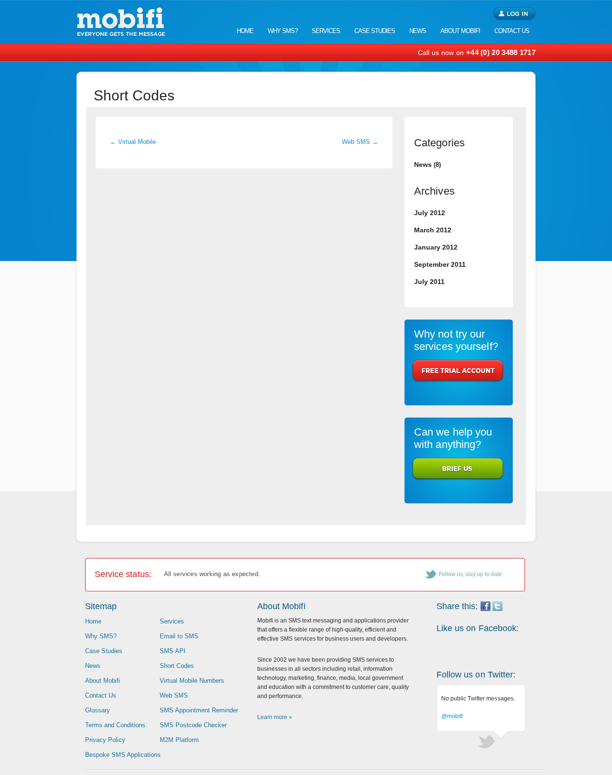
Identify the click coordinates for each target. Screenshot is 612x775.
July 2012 (429, 213)
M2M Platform (179, 739)
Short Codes (177, 665)
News (423, 164)
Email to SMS (179, 636)
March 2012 (432, 230)
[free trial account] (458, 371)
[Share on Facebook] (486, 608)
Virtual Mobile (133, 141)
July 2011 (429, 281)
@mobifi (452, 716)
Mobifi (120, 22)
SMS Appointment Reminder (199, 710)
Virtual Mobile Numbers (192, 680)
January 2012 (436, 247)
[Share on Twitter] (497, 608)
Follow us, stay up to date (470, 574)
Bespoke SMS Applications (123, 754)
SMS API (173, 651)
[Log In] (514, 13)
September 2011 (440, 264)
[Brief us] (458, 469)
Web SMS (360, 141)
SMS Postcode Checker (193, 725)
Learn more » (274, 717)
